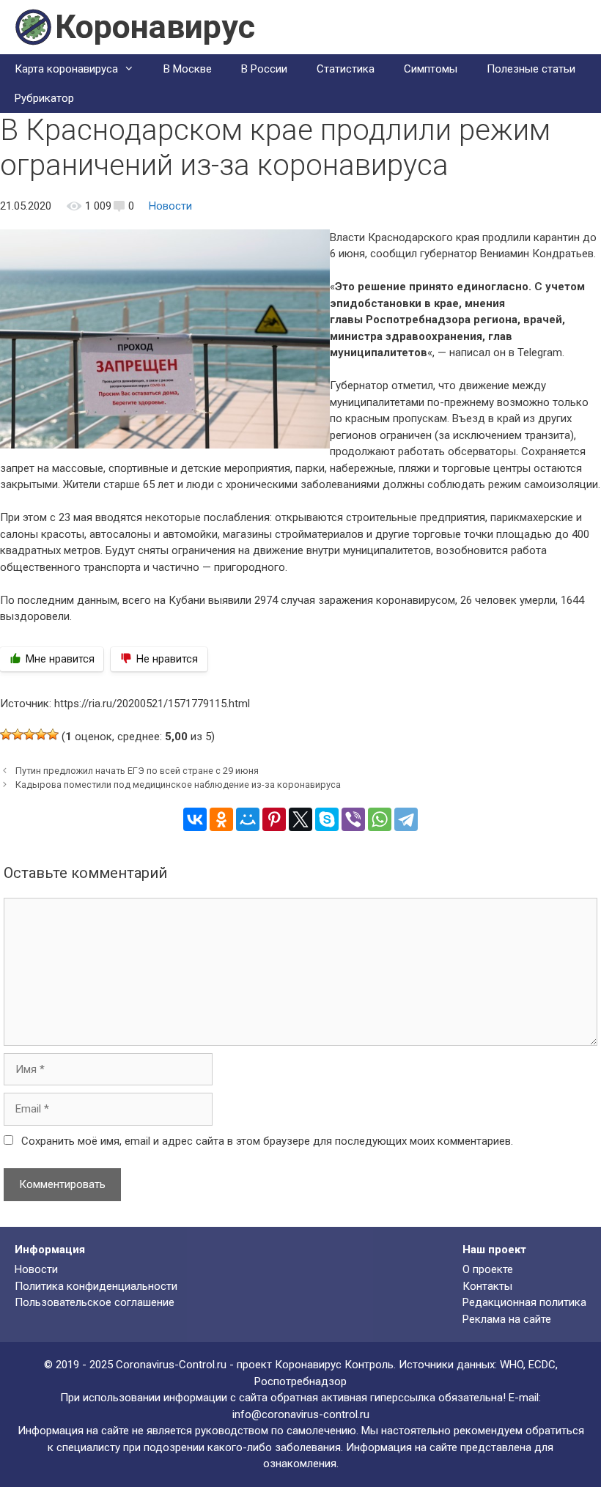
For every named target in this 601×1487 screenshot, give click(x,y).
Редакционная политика (524, 1302)
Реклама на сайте (506, 1319)
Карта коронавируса (66, 68)
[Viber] (353, 819)
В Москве (187, 68)
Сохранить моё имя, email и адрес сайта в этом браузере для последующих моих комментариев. (267, 1141)
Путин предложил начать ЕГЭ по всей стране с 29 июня (137, 770)
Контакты (487, 1286)
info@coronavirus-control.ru (300, 1414)
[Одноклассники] (221, 819)
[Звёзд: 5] (53, 734)
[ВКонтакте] (195, 819)
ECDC (542, 1364)
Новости (170, 206)
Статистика (346, 68)
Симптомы (430, 68)
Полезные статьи (531, 68)
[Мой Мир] (247, 819)
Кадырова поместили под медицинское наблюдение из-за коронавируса (178, 784)
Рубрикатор (44, 98)
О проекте (487, 1269)
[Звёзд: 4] (41, 734)
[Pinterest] (274, 819)
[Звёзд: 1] (6, 734)
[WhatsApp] (379, 819)
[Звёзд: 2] (17, 734)
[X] (300, 819)
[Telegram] (406, 819)
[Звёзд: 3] (29, 734)
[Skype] (327, 819)
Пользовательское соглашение (94, 1302)
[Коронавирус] (33, 26)
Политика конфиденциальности (96, 1286)
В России (264, 68)
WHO (511, 1364)
